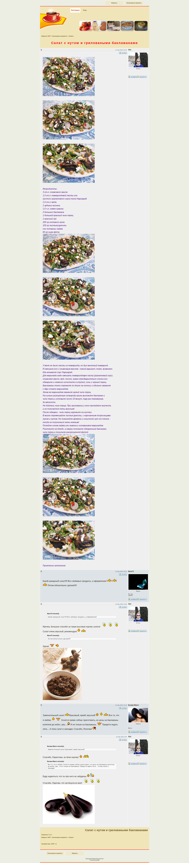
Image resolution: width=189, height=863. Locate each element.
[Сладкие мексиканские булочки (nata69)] (100, 30)
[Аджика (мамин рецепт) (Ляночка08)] (86, 30)
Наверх (178, 858)
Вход (85, 10)
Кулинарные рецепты (134, 3)
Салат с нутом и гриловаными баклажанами (94, 43)
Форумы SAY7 (46, 36)
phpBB (97, 860)
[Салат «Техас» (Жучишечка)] (141, 30)
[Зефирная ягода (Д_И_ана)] (113, 30)
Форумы (114, 3)
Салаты (71, 36)
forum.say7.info (99, 858)
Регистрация (75, 10)
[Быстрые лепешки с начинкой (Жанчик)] (127, 30)
